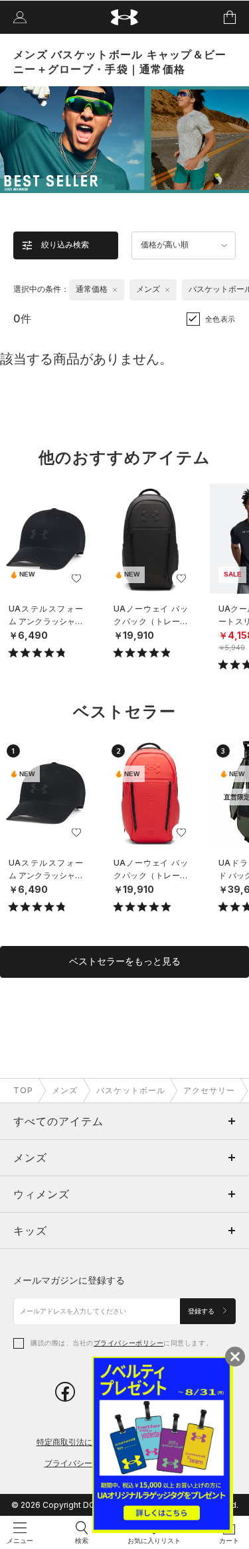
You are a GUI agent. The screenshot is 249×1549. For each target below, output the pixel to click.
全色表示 (220, 319)
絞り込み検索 (65, 244)
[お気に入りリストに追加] (76, 578)
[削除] (115, 290)
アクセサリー (209, 1090)
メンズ (65, 1090)
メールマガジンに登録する (69, 1280)
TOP (23, 1090)
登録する (202, 1311)
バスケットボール (130, 1090)
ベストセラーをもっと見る (125, 961)
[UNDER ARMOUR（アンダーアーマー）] (124, 17)
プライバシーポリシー (128, 1343)
